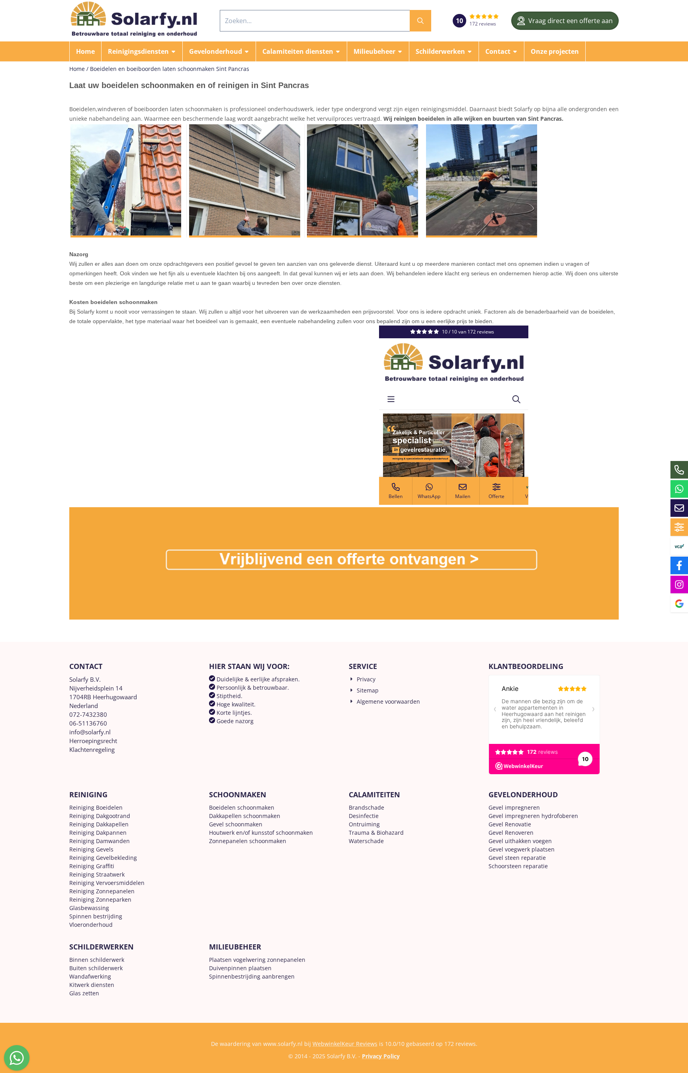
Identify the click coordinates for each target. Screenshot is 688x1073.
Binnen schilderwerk (96, 959)
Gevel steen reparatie (517, 857)
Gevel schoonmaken (235, 824)
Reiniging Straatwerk (97, 874)
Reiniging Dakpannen (98, 832)
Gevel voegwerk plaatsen (522, 849)
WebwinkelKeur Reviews (345, 1043)
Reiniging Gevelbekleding (103, 857)
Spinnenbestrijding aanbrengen (252, 976)
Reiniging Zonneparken (100, 899)
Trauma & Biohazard (376, 832)
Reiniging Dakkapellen (99, 824)
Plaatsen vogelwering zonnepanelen (257, 959)
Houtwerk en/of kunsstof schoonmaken (261, 832)
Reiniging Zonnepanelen (102, 891)
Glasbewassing (89, 908)
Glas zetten (84, 993)
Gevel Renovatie (510, 824)
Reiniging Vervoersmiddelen (107, 883)
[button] (142, 51)
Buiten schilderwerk (96, 968)
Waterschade (366, 841)
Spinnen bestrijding (95, 916)
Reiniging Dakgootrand (99, 816)
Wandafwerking (90, 976)
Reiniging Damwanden (99, 841)
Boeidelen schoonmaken (241, 807)
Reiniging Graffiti (91, 866)
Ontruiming (364, 824)
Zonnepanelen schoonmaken (247, 841)
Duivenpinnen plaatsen (240, 968)
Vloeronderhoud (91, 924)
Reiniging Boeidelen (96, 807)
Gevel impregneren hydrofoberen (533, 816)
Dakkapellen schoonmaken (244, 816)
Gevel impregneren (514, 807)
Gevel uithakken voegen (520, 841)
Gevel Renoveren (511, 832)
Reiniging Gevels (91, 849)
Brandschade (366, 807)
